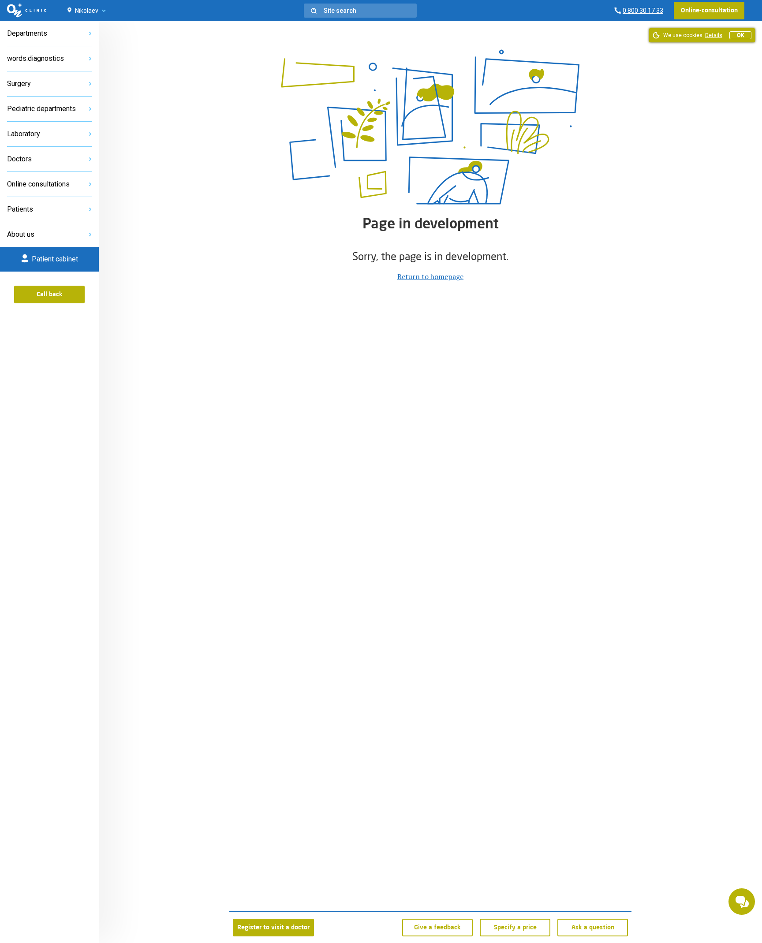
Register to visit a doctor (273, 927)
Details (713, 35)
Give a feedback (437, 927)
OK (740, 35)
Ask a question (593, 927)
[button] (360, 11)
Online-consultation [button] (709, 10)
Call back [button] (50, 294)
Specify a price (515, 927)
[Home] (26, 11)
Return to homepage (430, 276)
